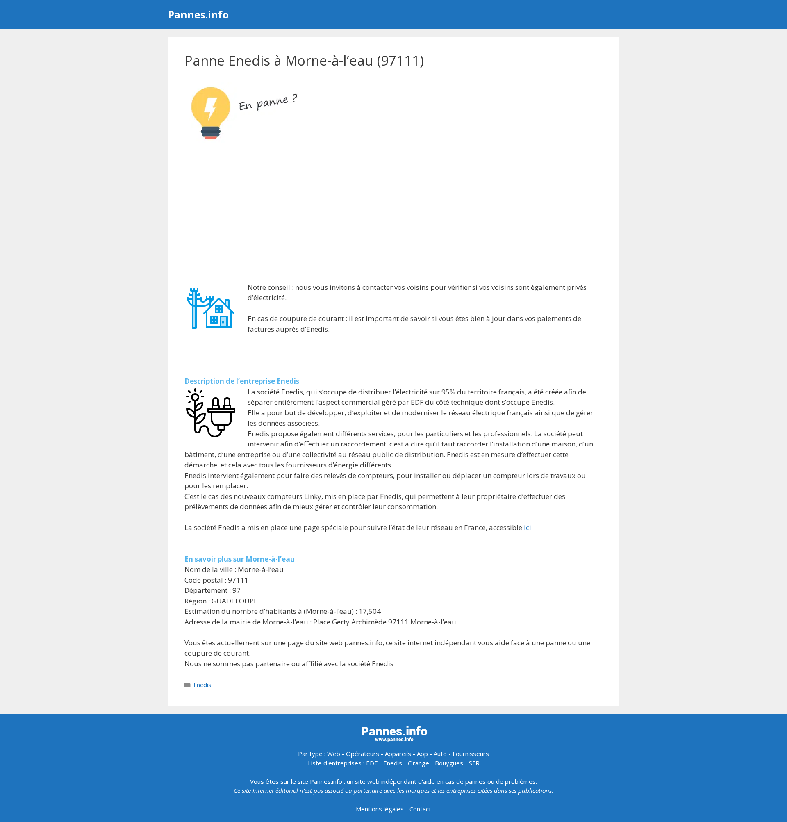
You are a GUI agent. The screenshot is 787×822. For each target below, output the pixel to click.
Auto (440, 753)
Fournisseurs (471, 753)
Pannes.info (198, 14)
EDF (372, 763)
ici (527, 527)
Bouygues (449, 763)
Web (333, 753)
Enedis (202, 685)
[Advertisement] (393, 214)
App (422, 753)
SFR (474, 763)
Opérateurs (362, 753)
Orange (418, 763)
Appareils (398, 753)
